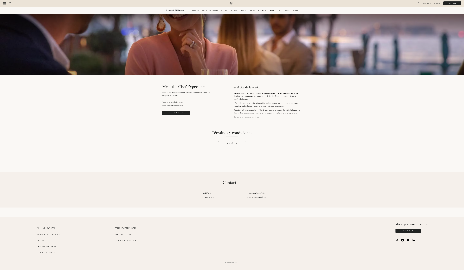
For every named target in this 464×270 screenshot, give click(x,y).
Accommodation (238, 10)
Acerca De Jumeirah (46, 228)
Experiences (284, 10)
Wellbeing (262, 10)
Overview (195, 10)
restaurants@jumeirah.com (257, 197)
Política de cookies (46, 253)
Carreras (41, 240)
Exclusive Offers (210, 10)
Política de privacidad (125, 240)
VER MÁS (230, 143)
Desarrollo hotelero (47, 246)
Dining (252, 10)
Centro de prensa (123, 234)
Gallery (224, 10)
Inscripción (408, 231)
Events (273, 10)
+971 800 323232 (207, 197)
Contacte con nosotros (48, 234)
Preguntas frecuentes (125, 228)
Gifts (295, 10)
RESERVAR (452, 3)
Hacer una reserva (176, 113)
